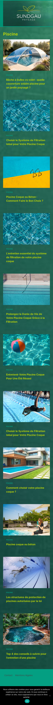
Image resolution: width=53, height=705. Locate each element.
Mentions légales (24, 675)
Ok (27, 701)
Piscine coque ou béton (20, 544)
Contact (8, 675)
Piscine (9, 75)
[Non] (49, 695)
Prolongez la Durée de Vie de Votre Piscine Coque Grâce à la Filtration (25, 317)
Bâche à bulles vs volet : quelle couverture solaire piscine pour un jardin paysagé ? (25, 83)
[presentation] (26, 55)
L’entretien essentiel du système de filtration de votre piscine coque (26, 257)
